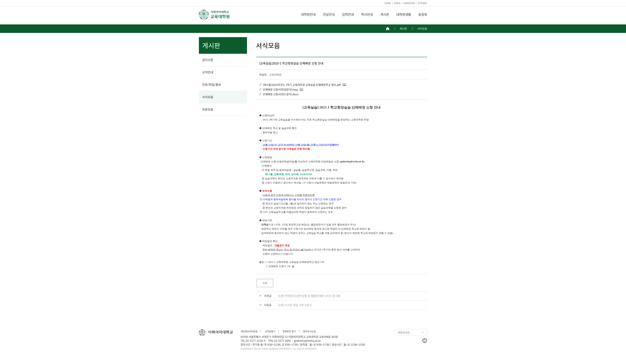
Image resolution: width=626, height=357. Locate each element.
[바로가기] (214, 14)
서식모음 (422, 28)
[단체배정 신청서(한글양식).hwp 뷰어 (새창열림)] (302, 89)
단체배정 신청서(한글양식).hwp (280, 89)
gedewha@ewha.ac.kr (307, 341)
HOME (388, 3)
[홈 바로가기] (387, 28)
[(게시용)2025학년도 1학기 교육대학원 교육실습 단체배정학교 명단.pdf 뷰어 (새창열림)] (344, 85)
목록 (264, 283)
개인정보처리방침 (249, 331)
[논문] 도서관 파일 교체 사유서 (295, 305)
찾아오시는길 (309, 331)
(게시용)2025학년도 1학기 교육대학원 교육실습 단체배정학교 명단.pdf (302, 85)
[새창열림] (424, 340)
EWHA (397, 3)
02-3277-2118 (254, 341)
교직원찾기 (270, 331)
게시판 (403, 28)
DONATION (409, 3)
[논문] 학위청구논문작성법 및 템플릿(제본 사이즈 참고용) (309, 296)
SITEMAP (422, 3)
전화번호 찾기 (289, 331)
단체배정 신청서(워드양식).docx (280, 94)
